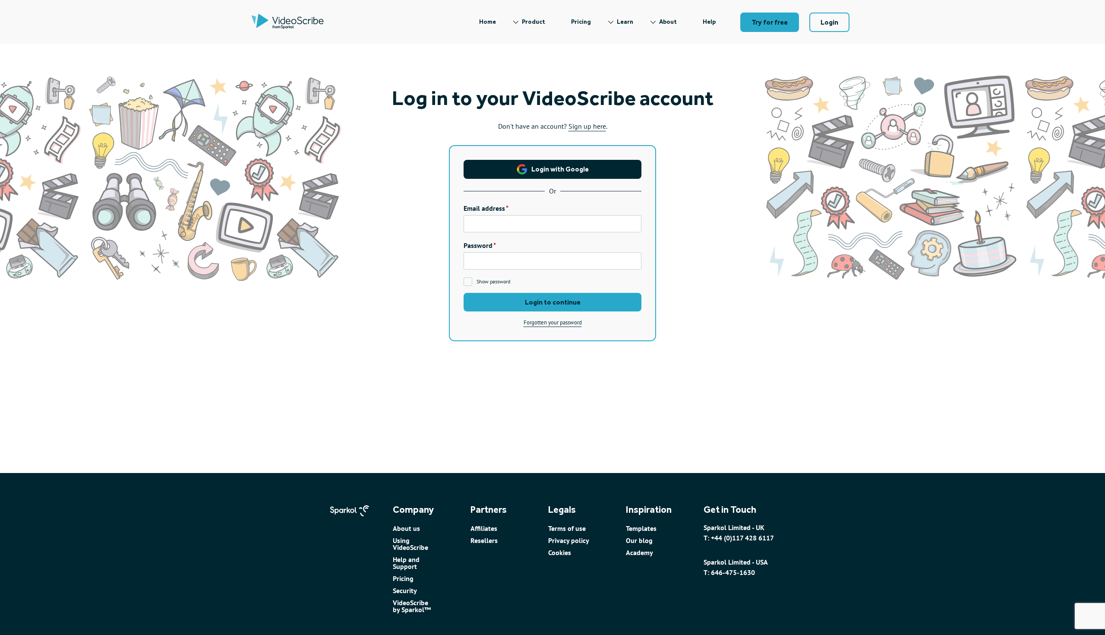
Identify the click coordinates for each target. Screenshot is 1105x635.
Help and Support (406, 563)
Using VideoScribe (410, 544)
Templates (641, 528)
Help (709, 21)
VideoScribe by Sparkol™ (412, 606)
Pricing (581, 21)
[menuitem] (487, 22)
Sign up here (587, 126)
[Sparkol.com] (350, 520)
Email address (484, 208)
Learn (625, 21)
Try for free (769, 22)
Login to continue (553, 302)
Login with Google (560, 169)
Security (405, 590)
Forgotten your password (553, 322)
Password (478, 245)
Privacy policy (568, 540)
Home (487, 21)
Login (829, 22)
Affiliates (483, 528)
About (668, 21)
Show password (493, 281)
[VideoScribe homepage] (288, 22)
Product (533, 21)
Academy (639, 552)
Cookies (559, 552)
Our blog (639, 540)
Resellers (484, 540)
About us (406, 528)
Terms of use (567, 528)
